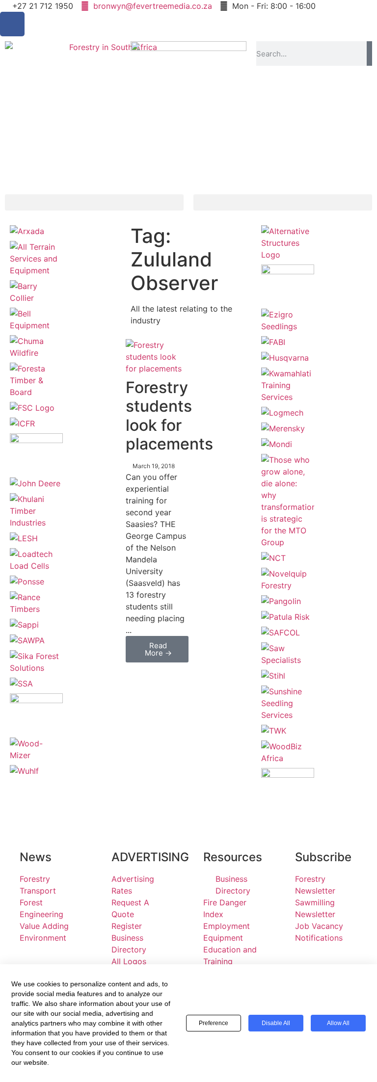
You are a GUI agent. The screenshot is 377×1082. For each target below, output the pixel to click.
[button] (94, 202)
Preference (213, 1023)
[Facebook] (12, 24)
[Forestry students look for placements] (157, 368)
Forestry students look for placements (169, 415)
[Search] (369, 53)
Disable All (276, 1023)
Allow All (338, 1023)
